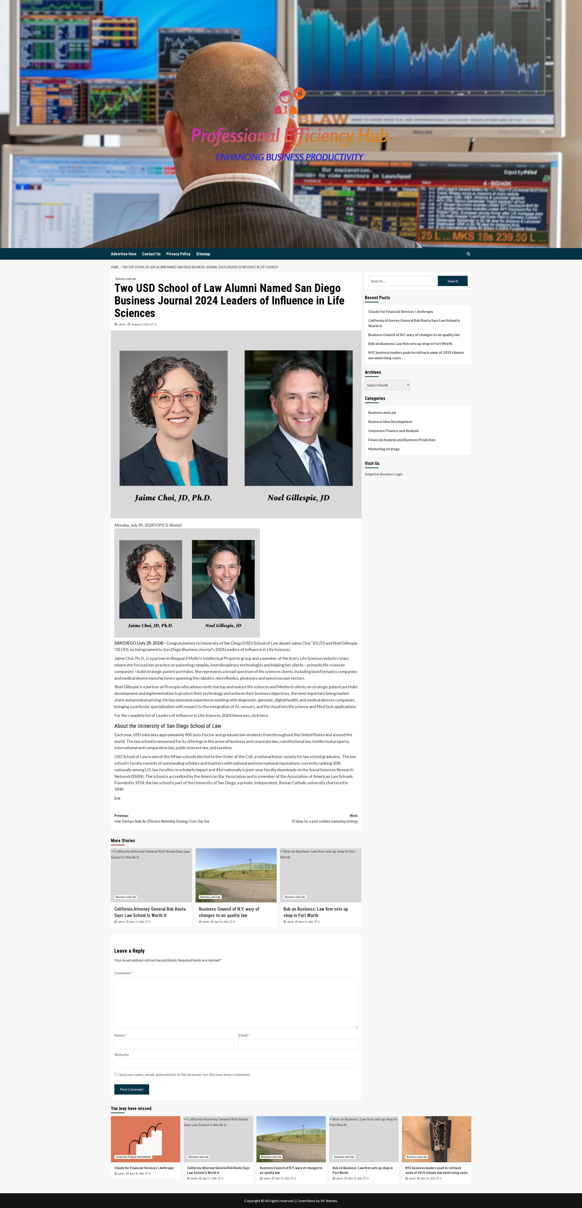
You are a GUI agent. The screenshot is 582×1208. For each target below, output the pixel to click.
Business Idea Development (390, 421)
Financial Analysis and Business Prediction (401, 440)
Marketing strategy (384, 449)
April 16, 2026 (221, 921)
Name (120, 1035)
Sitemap (203, 253)
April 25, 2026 (137, 1173)
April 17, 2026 (137, 921)
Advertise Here (123, 253)
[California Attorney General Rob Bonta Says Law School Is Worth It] (151, 875)
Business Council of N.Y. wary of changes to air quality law (414, 335)
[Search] (468, 254)
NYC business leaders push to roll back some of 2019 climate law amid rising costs (416, 355)
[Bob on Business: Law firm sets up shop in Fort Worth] (320, 875)
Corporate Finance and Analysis (393, 431)
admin (122, 324)
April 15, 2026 (306, 921)
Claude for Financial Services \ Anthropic (400, 311)
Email (244, 1035)
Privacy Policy (178, 253)
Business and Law (126, 278)
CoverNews (305, 1200)
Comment (123, 973)
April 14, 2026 (428, 1178)
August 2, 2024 (140, 324)
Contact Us (151, 253)
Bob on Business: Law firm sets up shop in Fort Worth (410, 344)
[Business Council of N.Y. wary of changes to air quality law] (236, 875)
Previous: (161, 819)
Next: (324, 819)
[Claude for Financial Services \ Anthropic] (145, 1139)
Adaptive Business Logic (384, 474)
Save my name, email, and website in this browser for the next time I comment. (185, 1074)
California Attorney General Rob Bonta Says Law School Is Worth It (414, 323)
